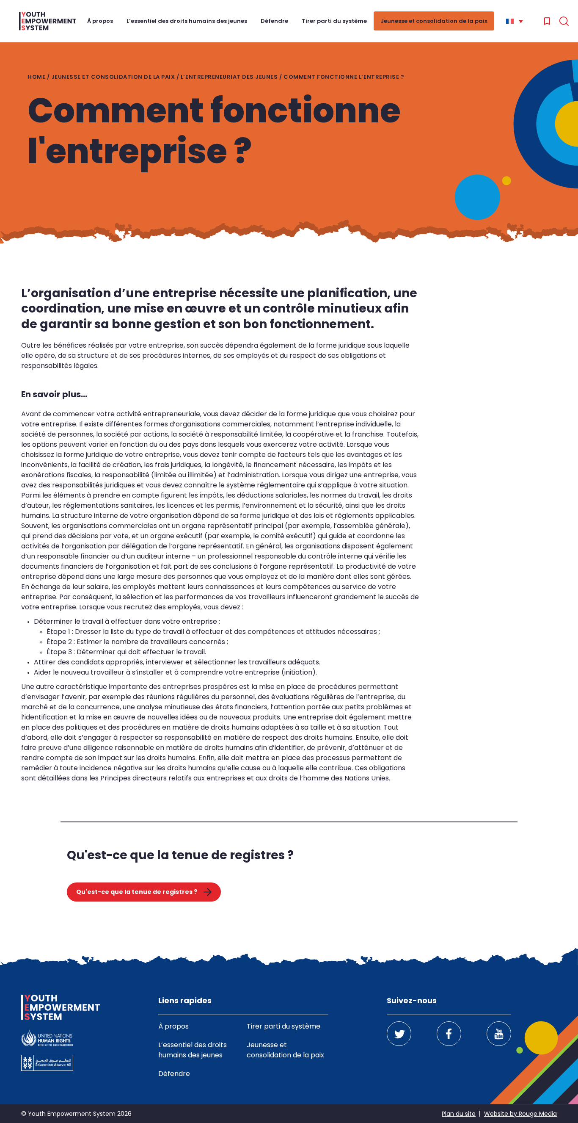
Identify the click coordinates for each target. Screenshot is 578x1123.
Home (36, 77)
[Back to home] (47, 21)
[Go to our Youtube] (499, 1033)
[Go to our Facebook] (449, 1033)
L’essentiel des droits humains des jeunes (187, 21)
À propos (100, 21)
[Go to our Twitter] (399, 1033)
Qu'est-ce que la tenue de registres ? (136, 892)
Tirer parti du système (334, 21)
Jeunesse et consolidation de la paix (433, 21)
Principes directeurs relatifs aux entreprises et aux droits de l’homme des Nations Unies (244, 778)
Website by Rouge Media (520, 1114)
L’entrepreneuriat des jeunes (229, 77)
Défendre (274, 21)
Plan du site (459, 1114)
